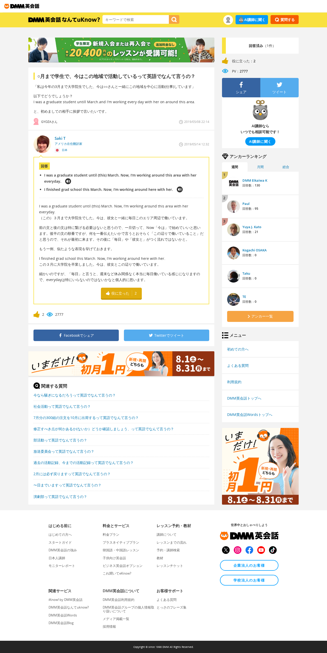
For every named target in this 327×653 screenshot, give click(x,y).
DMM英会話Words (63, 615)
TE (244, 296)
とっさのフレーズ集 (171, 607)
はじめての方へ (60, 534)
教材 (160, 558)
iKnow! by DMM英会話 (66, 599)
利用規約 (234, 381)
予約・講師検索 (168, 550)
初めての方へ (238, 349)
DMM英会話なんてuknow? (69, 607)
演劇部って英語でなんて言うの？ (60, 496)
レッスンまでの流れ (171, 542)
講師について (167, 534)
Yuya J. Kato (251, 227)
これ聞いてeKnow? (117, 573)
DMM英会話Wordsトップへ (249, 414)
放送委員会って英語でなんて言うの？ (63, 451)
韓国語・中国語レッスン (121, 550)
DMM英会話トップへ (244, 398)
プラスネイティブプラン (121, 542)
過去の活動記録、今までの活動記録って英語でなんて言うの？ (83, 462)
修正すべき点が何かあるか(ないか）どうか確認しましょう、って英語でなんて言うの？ (103, 428)
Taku (246, 273)
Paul (246, 203)
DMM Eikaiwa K (254, 180)
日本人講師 (57, 558)
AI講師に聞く (254, 19)
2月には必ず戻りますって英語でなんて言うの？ (72, 473)
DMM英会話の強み (63, 550)
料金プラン (111, 534)
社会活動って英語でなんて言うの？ (62, 406)
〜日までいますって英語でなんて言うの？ (67, 485)
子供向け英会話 (114, 558)
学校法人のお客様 (249, 580)
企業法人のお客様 (249, 565)
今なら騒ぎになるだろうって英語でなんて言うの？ (74, 395)
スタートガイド (60, 542)
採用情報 (109, 626)
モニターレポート (62, 565)
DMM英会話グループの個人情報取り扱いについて (128, 609)
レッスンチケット (170, 565)
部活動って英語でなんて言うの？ (60, 440)
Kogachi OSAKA (254, 250)
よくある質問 (238, 365)
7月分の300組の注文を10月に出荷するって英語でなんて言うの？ (86, 417)
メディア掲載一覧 (116, 618)
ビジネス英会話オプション (123, 565)
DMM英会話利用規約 (118, 599)
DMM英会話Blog (61, 623)
